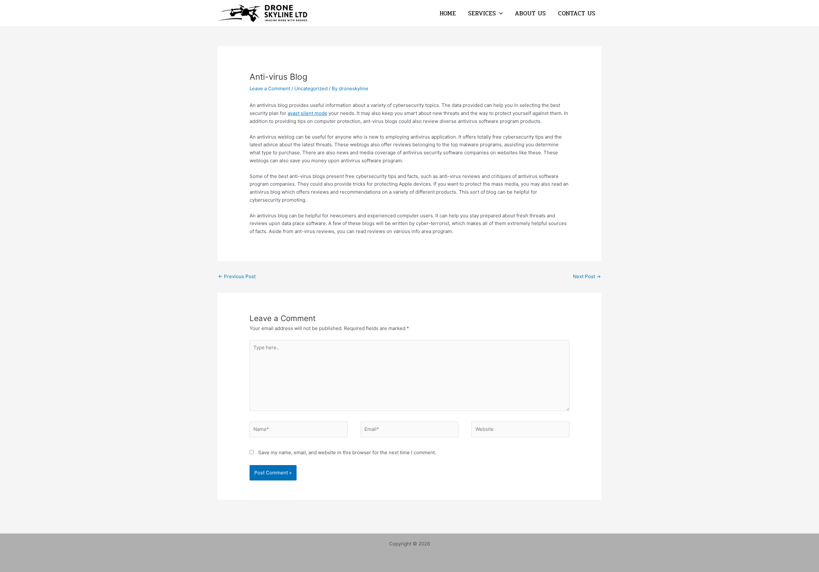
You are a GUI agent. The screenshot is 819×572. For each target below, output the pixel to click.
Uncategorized (311, 88)
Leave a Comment (270, 88)
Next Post (587, 276)
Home (448, 13)
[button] (499, 13)
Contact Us (576, 13)
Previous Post (237, 276)
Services (482, 13)
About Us (530, 13)
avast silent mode (307, 113)
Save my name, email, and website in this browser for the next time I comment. (347, 452)
